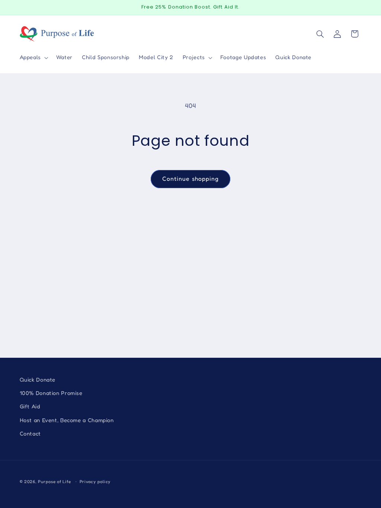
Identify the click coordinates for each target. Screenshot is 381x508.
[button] (33, 57)
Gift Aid (30, 406)
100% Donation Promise (51, 393)
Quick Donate (38, 379)
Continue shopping (190, 178)
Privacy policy (95, 481)
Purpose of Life (54, 481)
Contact (30, 433)
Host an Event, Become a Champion (67, 420)
